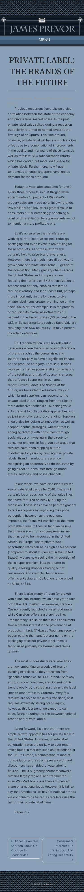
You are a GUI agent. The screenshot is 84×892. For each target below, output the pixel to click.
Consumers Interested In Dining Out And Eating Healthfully (60, 848)
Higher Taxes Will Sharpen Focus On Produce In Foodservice (24, 848)
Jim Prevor (47, 884)
